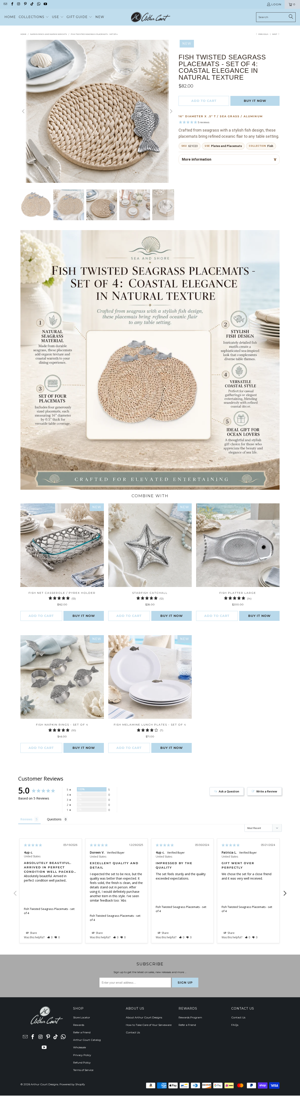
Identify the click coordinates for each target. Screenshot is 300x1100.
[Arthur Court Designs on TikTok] (32, 4)
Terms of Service (83, 1070)
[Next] (170, 111)
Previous (15, 891)
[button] (34, 17)
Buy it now (255, 101)
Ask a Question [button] (229, 791)
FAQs (234, 1025)
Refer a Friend (81, 1032)
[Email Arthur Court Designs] (5, 4)
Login (276, 4)
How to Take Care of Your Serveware (149, 1025)
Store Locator (81, 1017)
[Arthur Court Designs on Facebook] (12, 4)
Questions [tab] (54, 819)
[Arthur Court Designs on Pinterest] (25, 4)
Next (275, 34)
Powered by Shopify (72, 1084)
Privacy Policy (82, 1055)
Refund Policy (82, 1062)
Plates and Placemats (226, 146)
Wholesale (79, 1047)
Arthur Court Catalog (87, 1039)
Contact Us (133, 1032)
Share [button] (33, 933)
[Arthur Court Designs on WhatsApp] (38, 4)
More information (196, 159)
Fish (270, 146)
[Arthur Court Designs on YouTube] (45, 4)
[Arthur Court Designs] (150, 17)
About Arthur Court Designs (144, 1017)
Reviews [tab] (26, 819)
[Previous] (23, 111)
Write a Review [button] (266, 791)
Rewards (78, 1025)
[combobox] (276, 17)
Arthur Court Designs (44, 1084)
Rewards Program (190, 1017)
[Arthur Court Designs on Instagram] (18, 4)
